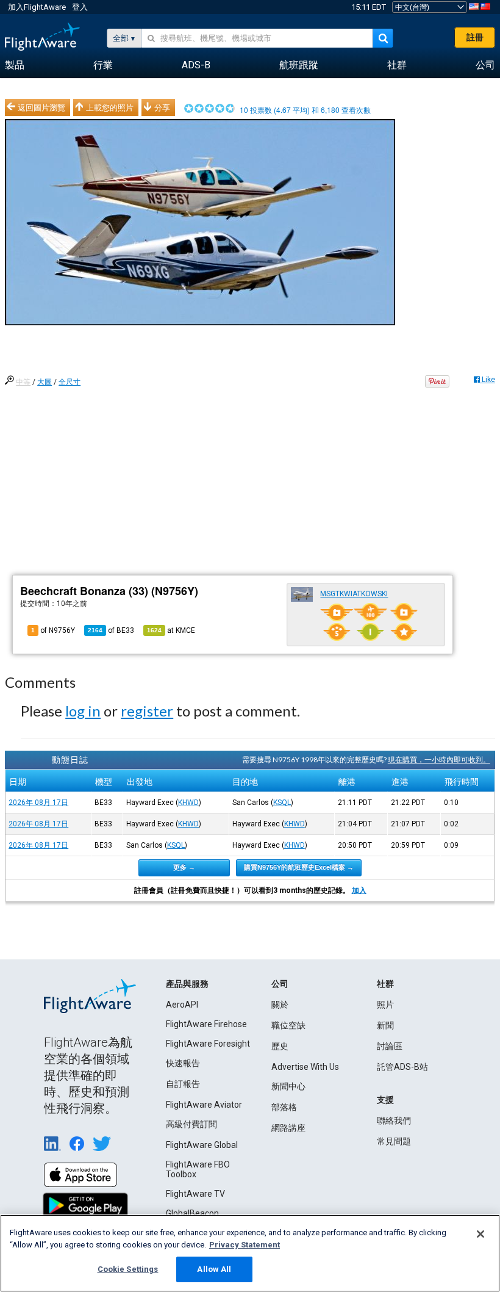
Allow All (214, 1269)
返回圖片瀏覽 (41, 107)
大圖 (44, 382)
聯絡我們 (394, 1120)
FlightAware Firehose (206, 1024)
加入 (359, 890)
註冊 (475, 37)
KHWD (188, 802)
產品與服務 (187, 984)
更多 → (184, 867)
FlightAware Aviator (204, 1105)
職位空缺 (288, 1025)
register (147, 711)
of (111, 630)
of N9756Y (53, 630)
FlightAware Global (202, 1145)
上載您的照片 (110, 107)
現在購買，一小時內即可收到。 (439, 759)
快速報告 (183, 1063)
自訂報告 (183, 1084)
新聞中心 (288, 1086)
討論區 (389, 1046)
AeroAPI (182, 1004)
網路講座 (288, 1128)
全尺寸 (69, 382)
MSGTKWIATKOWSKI (354, 594)
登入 (80, 7)
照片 (385, 1004)
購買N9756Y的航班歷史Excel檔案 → (299, 867)
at (171, 630)
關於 (279, 1004)
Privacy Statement (244, 1244)
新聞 (385, 1025)
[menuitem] (14, 65)
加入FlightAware (37, 7)
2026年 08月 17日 (38, 802)
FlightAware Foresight (208, 1043)
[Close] (480, 1234)
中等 (23, 382)
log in (83, 711)
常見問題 (394, 1141)
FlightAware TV (195, 1194)
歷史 (279, 1046)
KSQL (282, 802)
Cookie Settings (128, 1269)
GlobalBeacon (192, 1213)
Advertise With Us (305, 1067)
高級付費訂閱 (191, 1124)
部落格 (284, 1107)
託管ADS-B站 (402, 1067)
